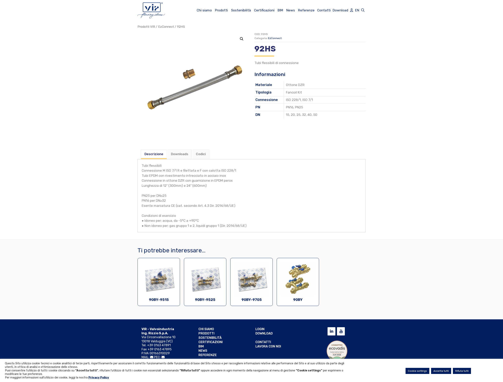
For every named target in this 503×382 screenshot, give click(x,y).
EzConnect (166, 26)
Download (340, 10)
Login (259, 329)
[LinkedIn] (331, 331)
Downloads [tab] (179, 154)
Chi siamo (204, 10)
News (290, 10)
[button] (241, 38)
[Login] (351, 10)
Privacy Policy (98, 377)
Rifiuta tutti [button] (462, 370)
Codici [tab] (201, 154)
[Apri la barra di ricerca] (362, 10)
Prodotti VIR (146, 26)
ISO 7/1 (307, 100)
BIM (280, 10)
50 (315, 115)
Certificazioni (264, 10)
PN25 (299, 107)
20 (293, 115)
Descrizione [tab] (153, 154)
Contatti (324, 10)
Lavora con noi (268, 346)
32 (304, 115)
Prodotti (221, 10)
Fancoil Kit (294, 92)
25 (298, 115)
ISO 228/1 (293, 100)
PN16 (289, 107)
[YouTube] (341, 331)
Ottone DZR (295, 85)
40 (309, 115)
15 (287, 115)
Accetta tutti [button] (441, 370)
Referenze (306, 10)
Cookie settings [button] (417, 370)
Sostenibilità (241, 10)
